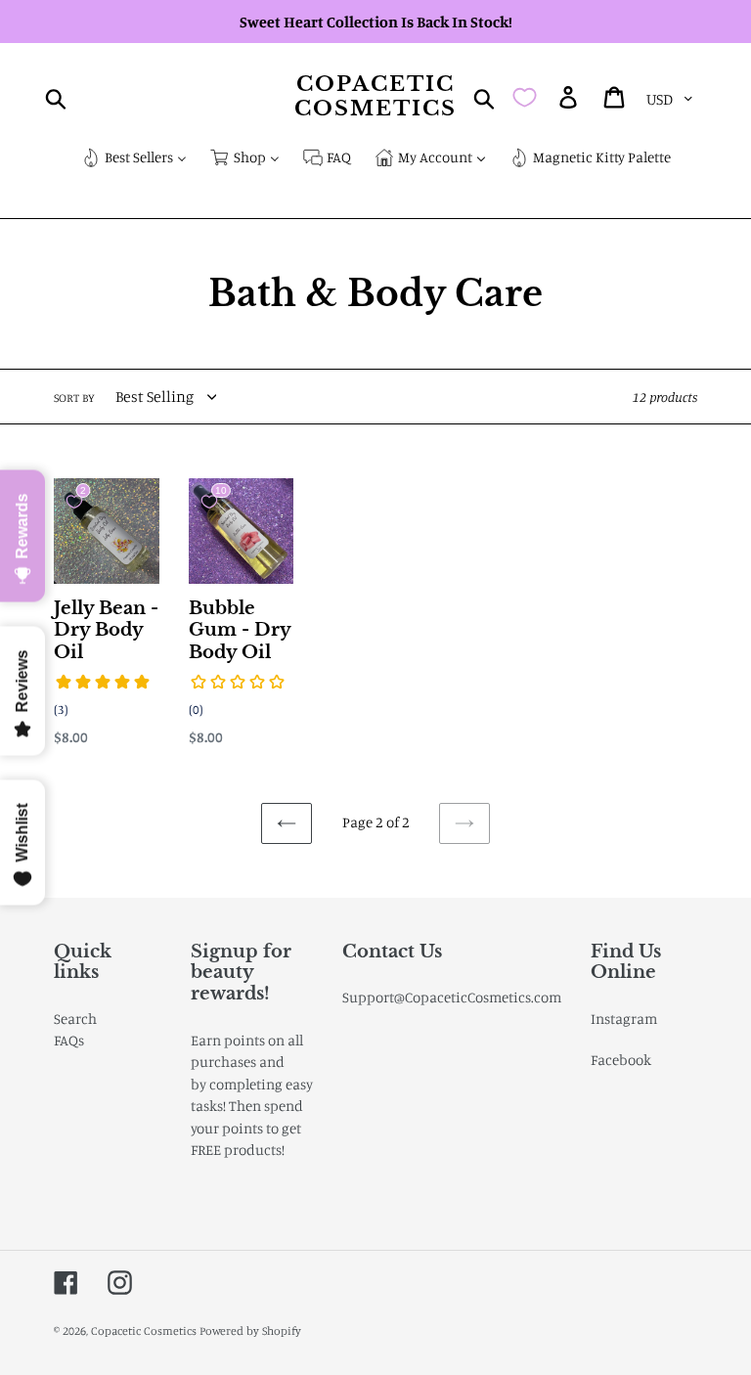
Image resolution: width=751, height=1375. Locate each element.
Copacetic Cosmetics (376, 96)
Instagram (624, 1018)
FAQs (69, 1040)
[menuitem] (134, 159)
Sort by (74, 397)
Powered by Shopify (250, 1330)
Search (75, 1018)
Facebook (621, 1059)
